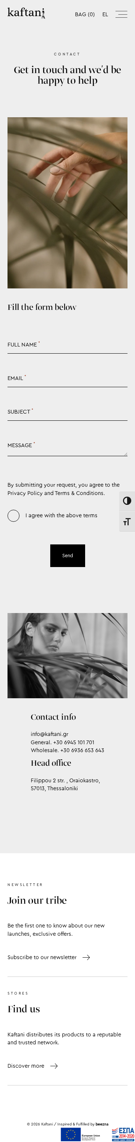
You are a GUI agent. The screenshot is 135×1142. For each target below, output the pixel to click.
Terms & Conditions (79, 493)
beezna (102, 1124)
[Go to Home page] (26, 13)
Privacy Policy (25, 493)
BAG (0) (85, 14)
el (105, 14)
